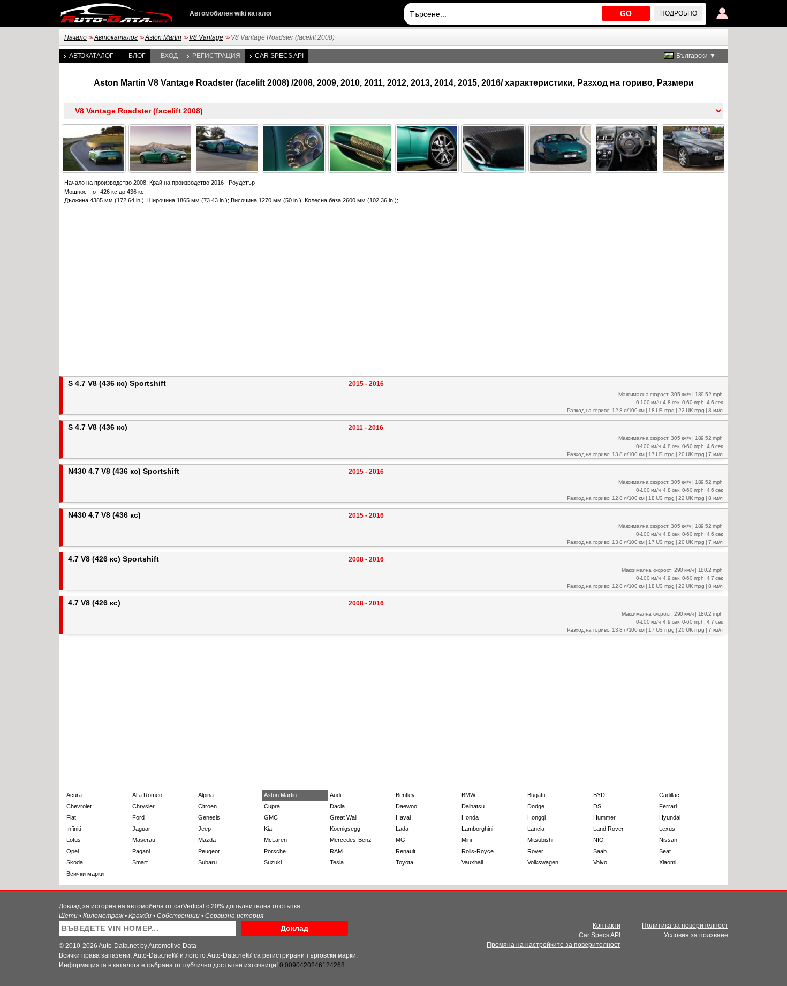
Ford (138, 817)
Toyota (404, 862)
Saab (600, 851)
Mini (466, 840)
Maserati (143, 840)
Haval (403, 817)
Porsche (275, 851)
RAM (336, 851)
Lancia (535, 828)
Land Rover (608, 828)
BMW (468, 795)
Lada (402, 828)
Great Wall (343, 817)
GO (626, 13)
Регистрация (216, 55)
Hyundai (669, 817)
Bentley (405, 795)
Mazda (207, 840)
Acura (74, 795)
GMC (271, 817)
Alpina (206, 795)
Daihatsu (473, 806)
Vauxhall (472, 862)
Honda (470, 817)
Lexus (667, 828)
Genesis (209, 817)
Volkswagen (542, 862)
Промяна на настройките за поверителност (553, 945)
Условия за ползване (696, 935)
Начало (75, 37)
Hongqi (536, 817)
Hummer (604, 817)
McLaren (275, 840)
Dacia (337, 806)
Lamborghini (477, 828)
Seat (665, 851)
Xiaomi (667, 862)
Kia (268, 828)
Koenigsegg (345, 828)
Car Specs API (279, 55)
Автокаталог (116, 37)
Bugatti (536, 795)
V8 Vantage (206, 37)
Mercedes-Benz (351, 840)
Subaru (207, 862)
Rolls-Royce (477, 851)
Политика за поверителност (685, 925)
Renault (405, 851)
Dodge (535, 806)
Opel (72, 851)
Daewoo (406, 806)
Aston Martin (163, 37)
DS (597, 806)
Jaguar (141, 828)
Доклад (294, 928)
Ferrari (668, 806)
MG (400, 840)
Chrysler (143, 806)
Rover (535, 851)
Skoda (74, 862)
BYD (599, 795)
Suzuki (273, 862)
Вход (169, 55)
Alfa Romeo (147, 795)
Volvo (600, 862)
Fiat (71, 817)
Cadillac (669, 795)
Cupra (272, 806)
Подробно (678, 13)
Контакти (606, 925)
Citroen (207, 806)
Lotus (73, 840)
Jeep (204, 828)
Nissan (668, 840)
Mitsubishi (540, 840)
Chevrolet (79, 806)
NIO (598, 840)
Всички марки (85, 873)
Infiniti (73, 828)
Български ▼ (696, 55)
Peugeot (209, 851)
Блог (137, 55)
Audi (335, 795)
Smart (140, 862)
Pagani (141, 851)
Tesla (337, 862)
